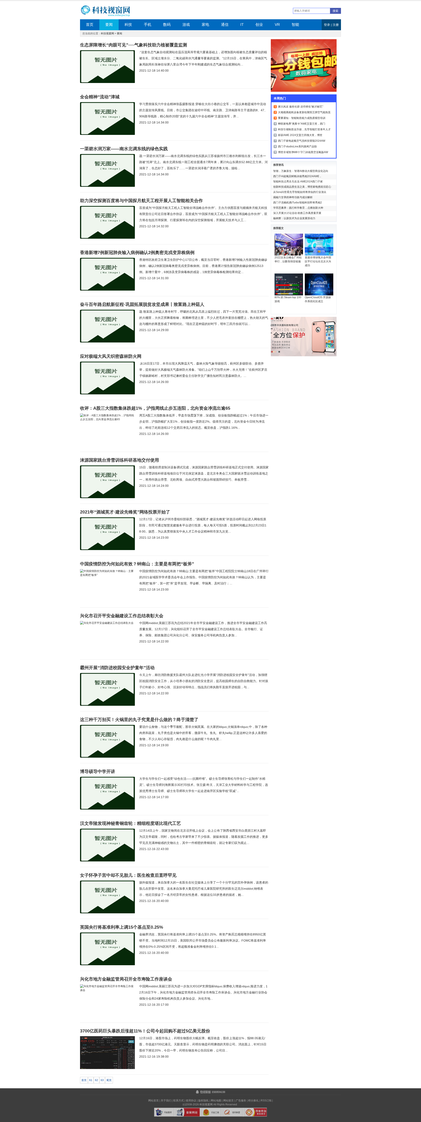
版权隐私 (203, 1100)
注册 (336, 24)
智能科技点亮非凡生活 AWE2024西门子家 (298, 181)
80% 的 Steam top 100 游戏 (288, 299)
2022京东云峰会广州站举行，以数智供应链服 (288, 259)
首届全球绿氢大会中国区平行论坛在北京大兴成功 (318, 261)
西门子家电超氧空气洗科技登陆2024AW (301, 140)
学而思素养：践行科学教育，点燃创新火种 (298, 207)
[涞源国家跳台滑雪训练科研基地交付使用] (107, 497)
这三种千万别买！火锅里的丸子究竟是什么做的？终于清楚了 (139, 719)
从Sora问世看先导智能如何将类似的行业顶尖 (299, 192)
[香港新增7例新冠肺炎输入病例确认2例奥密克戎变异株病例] (107, 289)
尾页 (109, 1080)
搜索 (335, 10)
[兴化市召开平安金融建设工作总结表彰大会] (107, 623)
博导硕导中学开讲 (97, 771)
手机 (147, 25)
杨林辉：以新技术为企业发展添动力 (294, 218)
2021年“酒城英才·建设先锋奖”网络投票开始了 (125, 512)
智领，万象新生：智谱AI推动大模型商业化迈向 (300, 171)
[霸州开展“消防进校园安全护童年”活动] (107, 704)
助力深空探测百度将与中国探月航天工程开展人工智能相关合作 (141, 200)
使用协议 (191, 1100)
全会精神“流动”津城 (100, 96)
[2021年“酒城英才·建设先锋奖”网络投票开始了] (107, 549)
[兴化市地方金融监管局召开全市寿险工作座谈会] (107, 990)
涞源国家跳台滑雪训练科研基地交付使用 (119, 460)
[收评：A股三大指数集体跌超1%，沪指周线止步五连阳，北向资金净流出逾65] (107, 419)
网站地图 (216, 1100)
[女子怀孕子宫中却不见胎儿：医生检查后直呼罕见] (107, 912)
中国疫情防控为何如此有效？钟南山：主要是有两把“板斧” (137, 563)
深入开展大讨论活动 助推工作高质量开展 (297, 213)
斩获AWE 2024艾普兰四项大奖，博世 (300, 135)
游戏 (186, 25)
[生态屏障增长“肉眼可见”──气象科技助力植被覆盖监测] (107, 82)
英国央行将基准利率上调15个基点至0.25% (121, 927)
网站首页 (153, 1100)
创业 (259, 25)
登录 (327, 24)
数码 (167, 25)
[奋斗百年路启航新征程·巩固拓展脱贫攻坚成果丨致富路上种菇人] (107, 341)
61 (90, 1080)
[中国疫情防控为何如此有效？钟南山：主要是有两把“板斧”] (107, 575)
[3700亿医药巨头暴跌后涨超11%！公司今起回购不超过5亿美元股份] (107, 1068)
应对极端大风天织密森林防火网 (110, 356)
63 (102, 1080)
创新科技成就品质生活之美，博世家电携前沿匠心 (302, 186)
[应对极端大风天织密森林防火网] (107, 393)
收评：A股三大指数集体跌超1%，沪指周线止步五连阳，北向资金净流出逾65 (155, 408)
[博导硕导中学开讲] (107, 808)
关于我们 (166, 1100)
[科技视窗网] (109, 11)
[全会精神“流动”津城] (107, 134)
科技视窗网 (107, 33)
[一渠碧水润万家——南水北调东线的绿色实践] (107, 185)
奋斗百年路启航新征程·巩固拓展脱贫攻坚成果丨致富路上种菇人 (142, 304)
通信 (224, 25)
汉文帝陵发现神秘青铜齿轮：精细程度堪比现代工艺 (130, 823)
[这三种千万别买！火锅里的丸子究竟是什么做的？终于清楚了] (107, 756)
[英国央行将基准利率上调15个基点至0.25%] (107, 964)
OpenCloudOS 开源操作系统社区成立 (318, 299)
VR (277, 25)
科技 (128, 25)
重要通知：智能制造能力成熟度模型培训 (301, 118)
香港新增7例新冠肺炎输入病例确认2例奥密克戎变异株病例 (137, 252)
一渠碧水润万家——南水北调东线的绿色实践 (124, 148)
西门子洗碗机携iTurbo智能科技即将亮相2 (297, 202)
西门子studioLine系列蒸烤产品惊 (297, 146)
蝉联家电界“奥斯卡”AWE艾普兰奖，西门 (301, 123)
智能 (295, 25)
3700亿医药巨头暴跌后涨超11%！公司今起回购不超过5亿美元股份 (145, 1030)
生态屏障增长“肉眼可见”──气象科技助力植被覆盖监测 (133, 44)
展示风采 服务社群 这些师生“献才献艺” (300, 106)
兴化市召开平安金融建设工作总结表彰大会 (121, 615)
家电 (205, 25)
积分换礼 (253, 1100)
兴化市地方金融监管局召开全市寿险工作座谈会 (126, 979)
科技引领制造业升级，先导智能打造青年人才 (304, 129)
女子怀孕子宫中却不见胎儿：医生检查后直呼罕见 (128, 875)
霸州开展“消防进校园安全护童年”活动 (117, 667)
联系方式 (178, 1100)
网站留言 (228, 1100)
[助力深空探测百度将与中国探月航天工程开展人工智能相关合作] (107, 237)
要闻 (109, 25)
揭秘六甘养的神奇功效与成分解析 (293, 197)
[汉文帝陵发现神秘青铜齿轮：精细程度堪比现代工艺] (107, 860)
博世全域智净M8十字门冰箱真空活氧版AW (303, 152)
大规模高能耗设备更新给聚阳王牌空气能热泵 (304, 112)
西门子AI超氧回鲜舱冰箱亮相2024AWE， (297, 176)
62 (96, 1080)
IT (242, 25)
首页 (89, 25)
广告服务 (241, 1100)
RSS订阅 (266, 1100)
